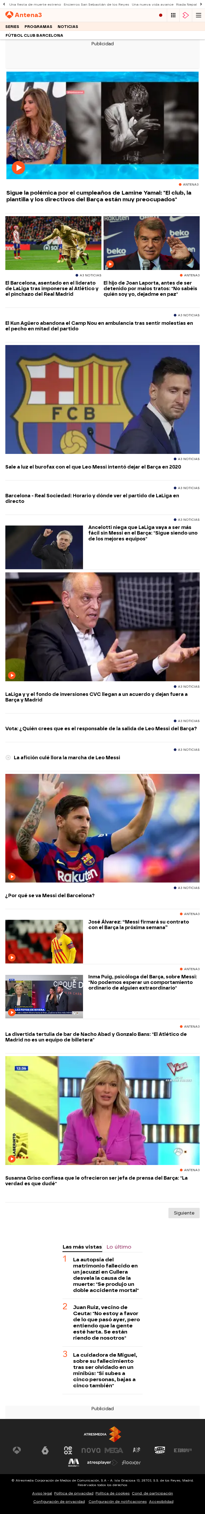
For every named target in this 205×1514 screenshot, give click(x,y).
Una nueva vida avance (153, 4)
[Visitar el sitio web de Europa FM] (183, 1450)
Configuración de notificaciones (118, 1502)
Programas (38, 26)
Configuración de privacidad (59, 1502)
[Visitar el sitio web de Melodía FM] (73, 1463)
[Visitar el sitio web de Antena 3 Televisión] (22, 1450)
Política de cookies (113, 1493)
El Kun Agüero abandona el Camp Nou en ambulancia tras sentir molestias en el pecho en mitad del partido (99, 325)
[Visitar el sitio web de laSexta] (45, 1450)
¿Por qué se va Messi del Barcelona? (50, 895)
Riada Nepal (186, 4)
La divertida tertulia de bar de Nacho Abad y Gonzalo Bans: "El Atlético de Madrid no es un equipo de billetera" (96, 1037)
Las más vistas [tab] (82, 1247)
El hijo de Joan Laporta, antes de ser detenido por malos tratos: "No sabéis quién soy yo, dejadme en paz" (150, 288)
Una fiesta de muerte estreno (35, 4)
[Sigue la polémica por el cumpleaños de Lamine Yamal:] (102, 126)
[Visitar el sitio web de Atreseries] (137, 1450)
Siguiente (184, 1213)
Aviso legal (42, 1493)
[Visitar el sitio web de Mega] (114, 1450)
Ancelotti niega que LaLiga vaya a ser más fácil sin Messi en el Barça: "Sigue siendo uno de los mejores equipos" (143, 532)
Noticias (68, 26)
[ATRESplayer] (185, 15)
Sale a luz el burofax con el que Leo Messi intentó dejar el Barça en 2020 (93, 467)
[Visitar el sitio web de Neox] (68, 1450)
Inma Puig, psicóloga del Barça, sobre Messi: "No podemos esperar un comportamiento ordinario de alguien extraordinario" (142, 982)
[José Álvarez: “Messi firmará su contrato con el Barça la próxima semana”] (44, 942)
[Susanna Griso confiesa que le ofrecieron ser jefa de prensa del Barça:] (102, 1110)
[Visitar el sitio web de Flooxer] (131, 1463)
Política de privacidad (73, 1493)
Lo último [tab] (119, 1247)
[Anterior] (4, 4)
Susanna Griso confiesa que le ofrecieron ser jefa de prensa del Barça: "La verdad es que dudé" (96, 1180)
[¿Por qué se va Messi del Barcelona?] (102, 828)
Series (12, 26)
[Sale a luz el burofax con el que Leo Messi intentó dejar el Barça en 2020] (102, 399)
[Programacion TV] (173, 15)
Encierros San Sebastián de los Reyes (96, 4)
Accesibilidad (161, 1502)
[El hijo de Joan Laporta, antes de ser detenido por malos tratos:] (152, 243)
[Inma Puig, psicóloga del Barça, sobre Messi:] (44, 997)
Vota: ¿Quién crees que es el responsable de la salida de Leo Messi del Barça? (101, 728)
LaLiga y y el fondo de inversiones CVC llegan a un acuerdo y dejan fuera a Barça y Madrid (96, 697)
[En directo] (160, 15)
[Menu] (198, 15)
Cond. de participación (152, 1493)
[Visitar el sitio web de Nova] (91, 1450)
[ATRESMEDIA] (102, 1434)
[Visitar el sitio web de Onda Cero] (160, 1450)
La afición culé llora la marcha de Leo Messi (66, 757)
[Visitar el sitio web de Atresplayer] (102, 1463)
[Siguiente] (201, 4)
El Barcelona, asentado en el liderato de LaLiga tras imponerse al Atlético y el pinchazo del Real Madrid (51, 288)
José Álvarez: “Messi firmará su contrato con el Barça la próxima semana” (138, 924)
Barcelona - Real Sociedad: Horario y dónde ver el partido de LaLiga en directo (92, 498)
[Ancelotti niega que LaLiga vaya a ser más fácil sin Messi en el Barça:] (44, 547)
